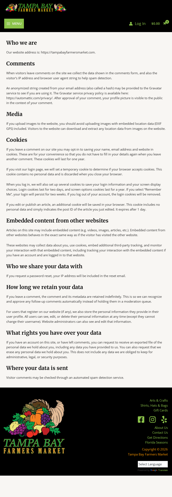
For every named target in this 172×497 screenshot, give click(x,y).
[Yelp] (164, 419)
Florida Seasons (156, 442)
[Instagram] (152, 419)
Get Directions (157, 437)
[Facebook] (141, 419)
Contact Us (160, 432)
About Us (161, 427)
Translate (163, 470)
